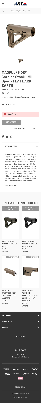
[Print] (11, 136)
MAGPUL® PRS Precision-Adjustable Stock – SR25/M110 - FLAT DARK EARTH (30, 296)
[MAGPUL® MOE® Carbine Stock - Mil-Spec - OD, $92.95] (10, 222)
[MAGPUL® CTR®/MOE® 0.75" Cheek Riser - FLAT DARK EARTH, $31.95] (10, 272)
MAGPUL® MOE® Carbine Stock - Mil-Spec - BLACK (30, 243)
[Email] (7, 136)
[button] (28, 97)
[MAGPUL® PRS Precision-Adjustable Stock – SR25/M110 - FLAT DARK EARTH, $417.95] (30, 272)
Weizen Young (23, 397)
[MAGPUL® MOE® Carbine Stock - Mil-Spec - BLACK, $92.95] (30, 222)
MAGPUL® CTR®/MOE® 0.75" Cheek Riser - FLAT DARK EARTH (9, 294)
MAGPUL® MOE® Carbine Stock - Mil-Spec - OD (10, 243)
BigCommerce (24, 393)
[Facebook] (3, 136)
